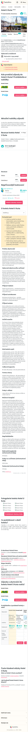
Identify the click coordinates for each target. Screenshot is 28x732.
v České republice (14, 676)
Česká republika (6, 13)
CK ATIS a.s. (8, 471)
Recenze (17, 34)
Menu (24, 2)
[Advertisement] (14, 106)
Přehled (4, 34)
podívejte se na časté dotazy (8, 578)
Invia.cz (3, 175)
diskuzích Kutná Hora (18, 572)
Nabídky (10, 34)
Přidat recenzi (24, 35)
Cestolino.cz (4, 180)
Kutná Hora (14, 13)
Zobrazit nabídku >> (20, 87)
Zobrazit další (5, 61)
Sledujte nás (4, 723)
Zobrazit (23, 175)
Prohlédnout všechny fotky (14, 514)
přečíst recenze (5, 686)
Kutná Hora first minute (11, 69)
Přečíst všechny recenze (14, 202)
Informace (4, 718)
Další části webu (5, 713)
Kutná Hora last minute (11, 67)
